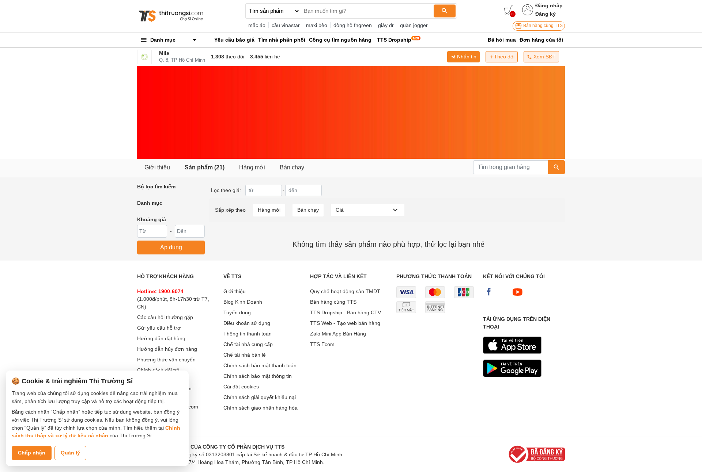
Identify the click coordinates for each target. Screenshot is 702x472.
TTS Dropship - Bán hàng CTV (345, 312)
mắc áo (256, 25)
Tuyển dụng (237, 312)
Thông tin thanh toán (247, 334)
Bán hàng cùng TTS (542, 25)
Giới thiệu (157, 167)
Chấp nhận (31, 453)
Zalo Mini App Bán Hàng (338, 334)
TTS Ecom (322, 344)
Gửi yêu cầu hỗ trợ (159, 328)
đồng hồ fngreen (352, 25)
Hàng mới (252, 167)
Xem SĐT (544, 57)
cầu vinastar (286, 25)
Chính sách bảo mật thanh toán (260, 365)
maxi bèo (316, 25)
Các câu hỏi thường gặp (165, 317)
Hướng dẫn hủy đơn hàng (167, 349)
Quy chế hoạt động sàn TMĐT (345, 291)
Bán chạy (292, 167)
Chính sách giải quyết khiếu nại (259, 397)
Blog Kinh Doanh (242, 302)
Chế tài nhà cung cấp (248, 344)
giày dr (386, 25)
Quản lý (70, 453)
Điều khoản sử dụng (246, 323)
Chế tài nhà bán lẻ (244, 355)
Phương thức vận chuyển (166, 359)
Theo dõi (504, 57)
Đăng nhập (549, 5)
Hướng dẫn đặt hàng (161, 338)
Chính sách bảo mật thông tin (257, 376)
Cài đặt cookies (241, 387)
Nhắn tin (466, 57)
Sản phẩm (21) (204, 167)
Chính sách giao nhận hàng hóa (260, 408)
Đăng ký (545, 14)
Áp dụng (171, 247)
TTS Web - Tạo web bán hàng (345, 323)
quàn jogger (414, 25)
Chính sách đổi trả (158, 370)
